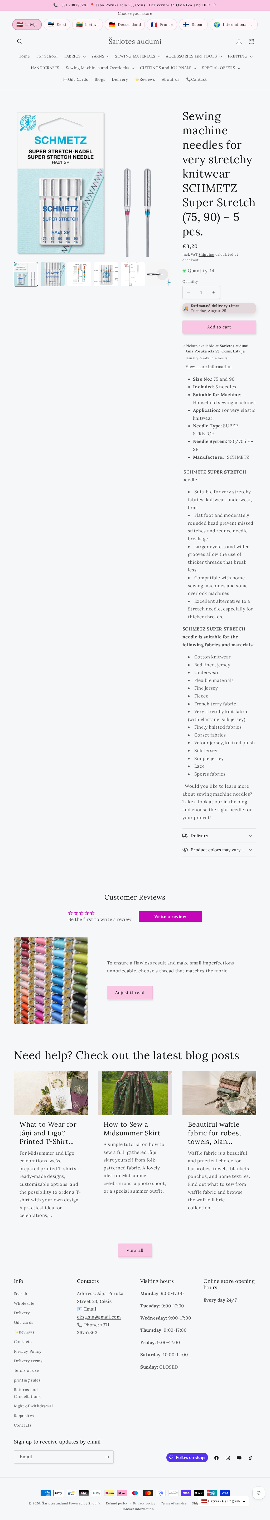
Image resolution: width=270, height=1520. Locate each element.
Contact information (138, 1509)
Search (20, 1293)
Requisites (24, 1415)
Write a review (170, 916)
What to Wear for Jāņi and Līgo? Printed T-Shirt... (48, 1133)
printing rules (27, 1380)
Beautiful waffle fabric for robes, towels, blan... (214, 1133)
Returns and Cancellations (27, 1393)
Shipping (206, 254)
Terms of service (174, 1503)
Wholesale (24, 1303)
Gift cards (23, 1322)
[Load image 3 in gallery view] (79, 274)
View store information (209, 366)
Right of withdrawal (33, 1405)
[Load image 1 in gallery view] (26, 274)
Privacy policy (144, 1503)
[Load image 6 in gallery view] (159, 274)
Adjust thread (129, 992)
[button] (20, 41)
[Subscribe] (107, 1456)
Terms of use (26, 1370)
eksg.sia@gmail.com (99, 1317)
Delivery (22, 1312)
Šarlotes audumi (55, 1503)
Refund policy (117, 1503)
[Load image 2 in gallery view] (53, 274)
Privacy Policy (28, 1351)
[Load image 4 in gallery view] (106, 274)
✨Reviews (24, 1332)
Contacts (23, 1341)
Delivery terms (28, 1360)
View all (135, 1250)
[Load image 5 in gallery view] (133, 274)
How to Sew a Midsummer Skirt (132, 1128)
